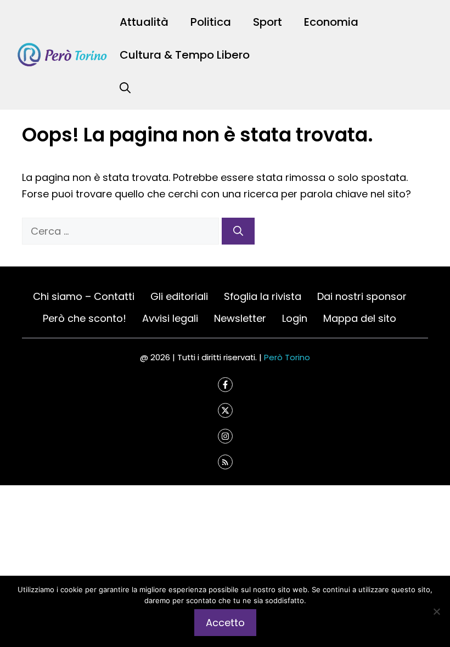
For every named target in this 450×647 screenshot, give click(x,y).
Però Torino (287, 357)
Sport (267, 22)
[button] (125, 87)
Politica (210, 22)
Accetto (225, 622)
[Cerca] (238, 231)
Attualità (144, 22)
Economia (331, 22)
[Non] (436, 611)
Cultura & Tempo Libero (185, 55)
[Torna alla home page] (62, 54)
